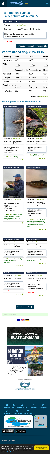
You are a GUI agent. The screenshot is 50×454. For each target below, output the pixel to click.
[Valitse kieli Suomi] (31, 320)
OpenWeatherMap (43, 96)
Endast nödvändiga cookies (41, 447)
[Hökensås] (25, 370)
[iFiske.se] (16, 3)
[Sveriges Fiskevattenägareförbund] (25, 384)
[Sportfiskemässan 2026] (25, 354)
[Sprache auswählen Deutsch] (27, 320)
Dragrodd (17, 242)
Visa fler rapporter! (24, 307)
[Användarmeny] (3, 3)
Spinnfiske (21, 25)
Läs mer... (19, 160)
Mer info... (9, 452)
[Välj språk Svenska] (18, 320)
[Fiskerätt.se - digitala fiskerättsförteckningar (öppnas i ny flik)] (18, 421)
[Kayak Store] (25, 336)
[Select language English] (23, 320)
